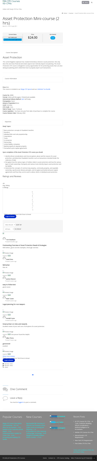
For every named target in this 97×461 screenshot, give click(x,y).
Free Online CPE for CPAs (83, 443)
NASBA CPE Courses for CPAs (84, 432)
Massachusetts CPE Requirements (81, 436)
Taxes (11, 364)
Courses (33, 375)
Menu (86, 2)
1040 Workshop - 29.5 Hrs (11, 425)
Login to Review (10, 216)
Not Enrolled (12, 37)
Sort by (19, 225)
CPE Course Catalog (63, 458)
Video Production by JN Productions (82, 458)
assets (6, 367)
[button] (8, 256)
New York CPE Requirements (84, 440)
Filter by (18, 229)
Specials (7, 364)
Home (45, 458)
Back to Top (94, 458)
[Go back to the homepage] (12, 4)
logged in (21, 402)
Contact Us (51, 458)
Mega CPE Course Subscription (12, 423)
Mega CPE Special (26, 89)
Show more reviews (9, 356)
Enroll (52, 38)
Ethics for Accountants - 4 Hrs (12, 427)
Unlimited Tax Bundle (43, 89)
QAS (22, 99)
